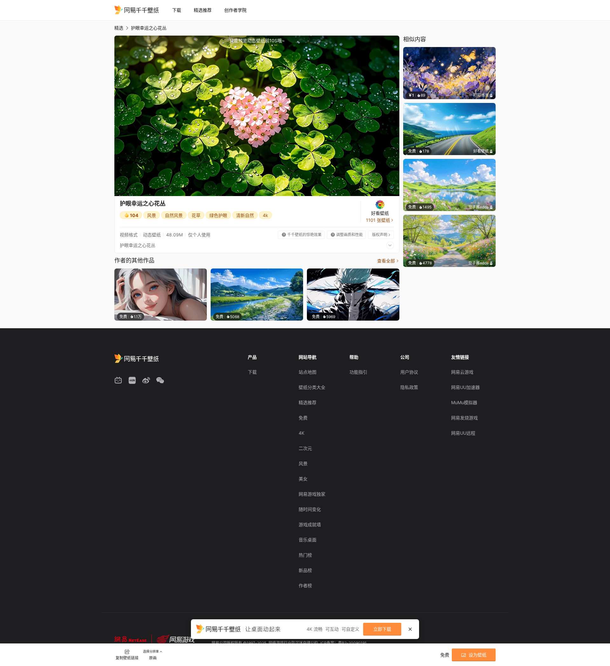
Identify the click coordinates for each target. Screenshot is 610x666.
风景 (151, 215)
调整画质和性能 (347, 234)
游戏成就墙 (310, 524)
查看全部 (388, 260)
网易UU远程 (463, 433)
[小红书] (132, 380)
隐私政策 (409, 387)
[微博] (146, 380)
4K (301, 433)
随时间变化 (310, 509)
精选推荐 (203, 10)
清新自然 (245, 215)
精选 (118, 28)
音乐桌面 (307, 539)
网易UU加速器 (465, 387)
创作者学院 (235, 10)
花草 (196, 215)
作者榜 (305, 585)
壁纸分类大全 (312, 387)
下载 (176, 10)
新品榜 (305, 570)
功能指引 (358, 372)
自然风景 (174, 215)
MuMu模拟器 (464, 402)
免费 (303, 417)
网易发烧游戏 (464, 417)
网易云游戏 (462, 372)
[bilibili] (118, 380)
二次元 (305, 448)
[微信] (160, 380)
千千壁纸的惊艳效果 (302, 234)
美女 (303, 478)
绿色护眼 (218, 215)
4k (265, 215)
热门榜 (305, 555)
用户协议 (409, 372)
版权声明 (381, 234)
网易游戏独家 (312, 494)
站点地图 (307, 372)
